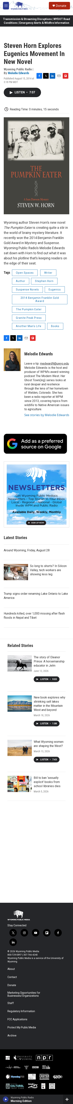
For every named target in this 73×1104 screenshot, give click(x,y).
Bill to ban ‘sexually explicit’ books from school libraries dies (47, 782)
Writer (48, 272)
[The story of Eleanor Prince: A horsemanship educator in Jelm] (19, 663)
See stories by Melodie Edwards (46, 415)
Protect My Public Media (21, 1027)
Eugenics (55, 289)
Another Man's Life (28, 326)
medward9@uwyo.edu (54, 363)
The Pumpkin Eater (29, 309)
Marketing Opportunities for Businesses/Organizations (23, 994)
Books (55, 326)
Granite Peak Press (29, 317)
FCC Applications (17, 1019)
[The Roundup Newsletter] (36, 494)
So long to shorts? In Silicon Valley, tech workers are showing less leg (48, 570)
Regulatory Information (21, 1011)
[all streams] (68, 1099)
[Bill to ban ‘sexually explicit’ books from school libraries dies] (19, 784)
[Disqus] (36, 852)
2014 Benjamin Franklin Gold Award (40, 299)
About (11, 969)
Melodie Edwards (18, 73)
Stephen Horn (44, 281)
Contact (12, 977)
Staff (10, 1003)
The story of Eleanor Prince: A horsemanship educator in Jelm (49, 661)
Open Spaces (25, 272)
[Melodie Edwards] (12, 359)
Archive (11, 1035)
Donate (61, 5)
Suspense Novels (27, 289)
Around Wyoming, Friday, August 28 (27, 550)
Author (20, 281)
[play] (5, 1099)
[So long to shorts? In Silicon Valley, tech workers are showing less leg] (16, 572)
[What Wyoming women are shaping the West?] (19, 748)
